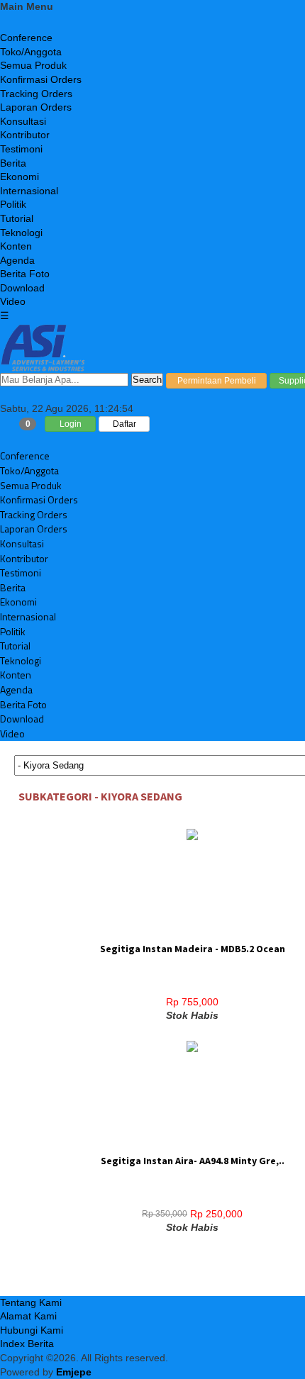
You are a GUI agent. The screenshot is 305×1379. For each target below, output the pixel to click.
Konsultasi (23, 121)
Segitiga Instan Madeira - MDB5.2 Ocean (192, 948)
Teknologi (21, 232)
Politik (13, 204)
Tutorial (16, 218)
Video (13, 301)
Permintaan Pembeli (216, 381)
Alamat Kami (28, 1316)
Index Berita (27, 1343)
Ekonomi (19, 176)
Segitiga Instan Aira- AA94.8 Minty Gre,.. (192, 1160)
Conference (26, 37)
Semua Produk (33, 65)
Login (71, 424)
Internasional (29, 190)
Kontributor (25, 134)
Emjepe (74, 1372)
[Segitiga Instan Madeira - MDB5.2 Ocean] (192, 835)
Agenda (17, 260)
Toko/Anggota (31, 51)
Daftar (124, 424)
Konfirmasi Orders (41, 79)
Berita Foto (25, 273)
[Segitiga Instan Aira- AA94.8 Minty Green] (192, 1047)
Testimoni (21, 149)
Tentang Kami (31, 1302)
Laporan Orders (36, 107)
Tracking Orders (36, 93)
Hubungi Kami (31, 1330)
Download (22, 288)
